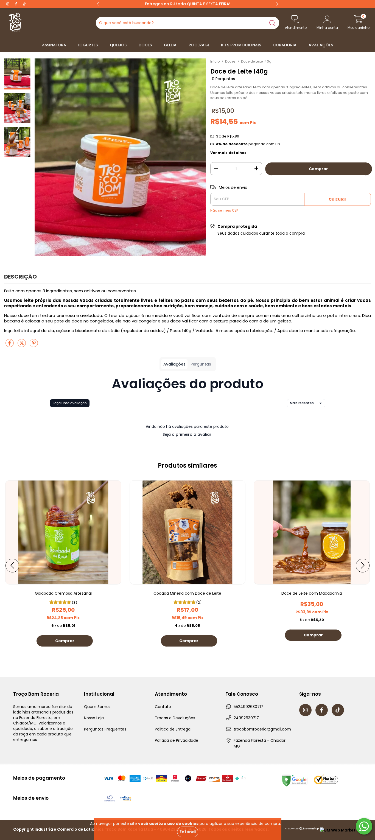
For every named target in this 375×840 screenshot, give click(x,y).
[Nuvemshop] (302, 830)
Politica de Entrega (173, 729)
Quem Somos (97, 706)
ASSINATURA (54, 45)
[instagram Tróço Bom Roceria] (8, 4)
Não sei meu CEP (224, 210)
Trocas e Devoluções (175, 718)
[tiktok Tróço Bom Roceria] (24, 4)
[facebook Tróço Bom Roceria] (16, 4)
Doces (145, 45)
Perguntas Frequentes (105, 729)
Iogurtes (88, 45)
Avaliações (321, 45)
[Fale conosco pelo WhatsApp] (364, 826)
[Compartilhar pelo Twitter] (22, 345)
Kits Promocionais (241, 45)
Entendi (188, 832)
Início (215, 61)
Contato (163, 706)
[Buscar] (273, 22)
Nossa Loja (94, 718)
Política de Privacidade (176, 740)
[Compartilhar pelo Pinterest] (34, 345)
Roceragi (199, 45)
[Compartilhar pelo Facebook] (10, 345)
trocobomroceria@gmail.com (262, 729)
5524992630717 (248, 706)
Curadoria (284, 45)
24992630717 (246, 718)
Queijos (118, 45)
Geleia (170, 45)
